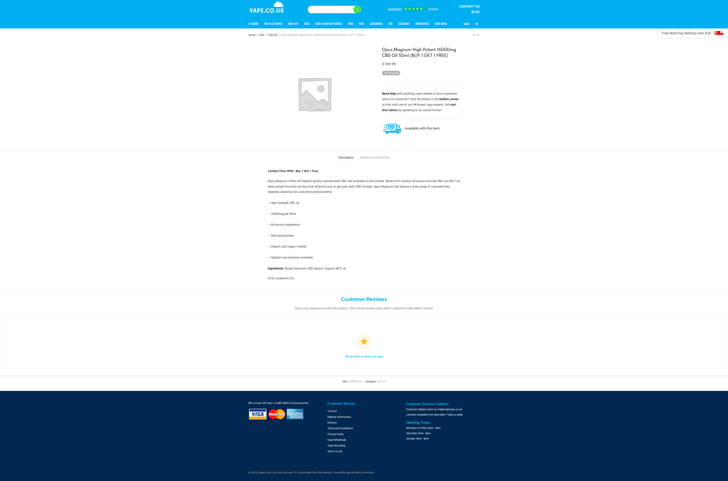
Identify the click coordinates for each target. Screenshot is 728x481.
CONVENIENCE (422, 23)
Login (466, 23)
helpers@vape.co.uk (450, 409)
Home (251, 34)
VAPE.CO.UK (334, 451)
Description (346, 157)
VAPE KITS (293, 23)
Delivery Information (339, 416)
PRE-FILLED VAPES (273, 23)
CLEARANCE (404, 23)
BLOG (475, 12)
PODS (350, 23)
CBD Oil (272, 34)
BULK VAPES (441, 23)
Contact (332, 411)
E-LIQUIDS (253, 23)
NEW (361, 23)
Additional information (374, 157)
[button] (357, 9)
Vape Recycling (336, 445)
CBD (390, 23)
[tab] (346, 158)
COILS (306, 23)
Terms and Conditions (340, 428)
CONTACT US (469, 6)
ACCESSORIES (376, 23)
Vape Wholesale (336, 439)
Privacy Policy (335, 434)
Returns (332, 422)
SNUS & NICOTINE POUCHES (328, 23)
